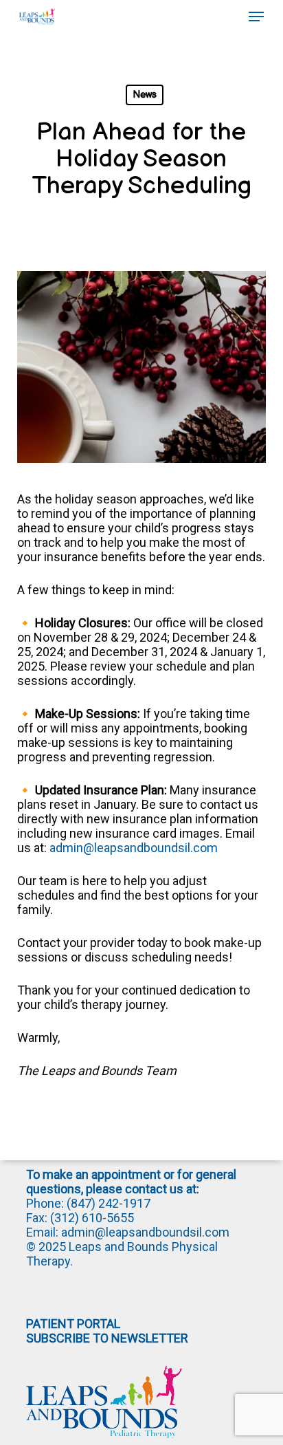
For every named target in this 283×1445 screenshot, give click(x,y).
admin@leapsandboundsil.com (133, 847)
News (145, 94)
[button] (256, 16)
